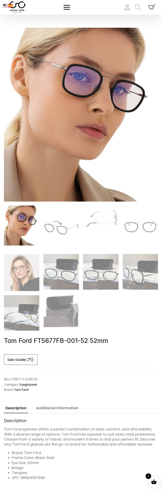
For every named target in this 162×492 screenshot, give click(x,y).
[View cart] (151, 7)
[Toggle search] (138, 7)
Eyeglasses (28, 385)
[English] (5, 5)
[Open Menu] (66, 7)
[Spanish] (10, 5)
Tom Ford (21, 390)
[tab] (16, 408)
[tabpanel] (81, 449)
